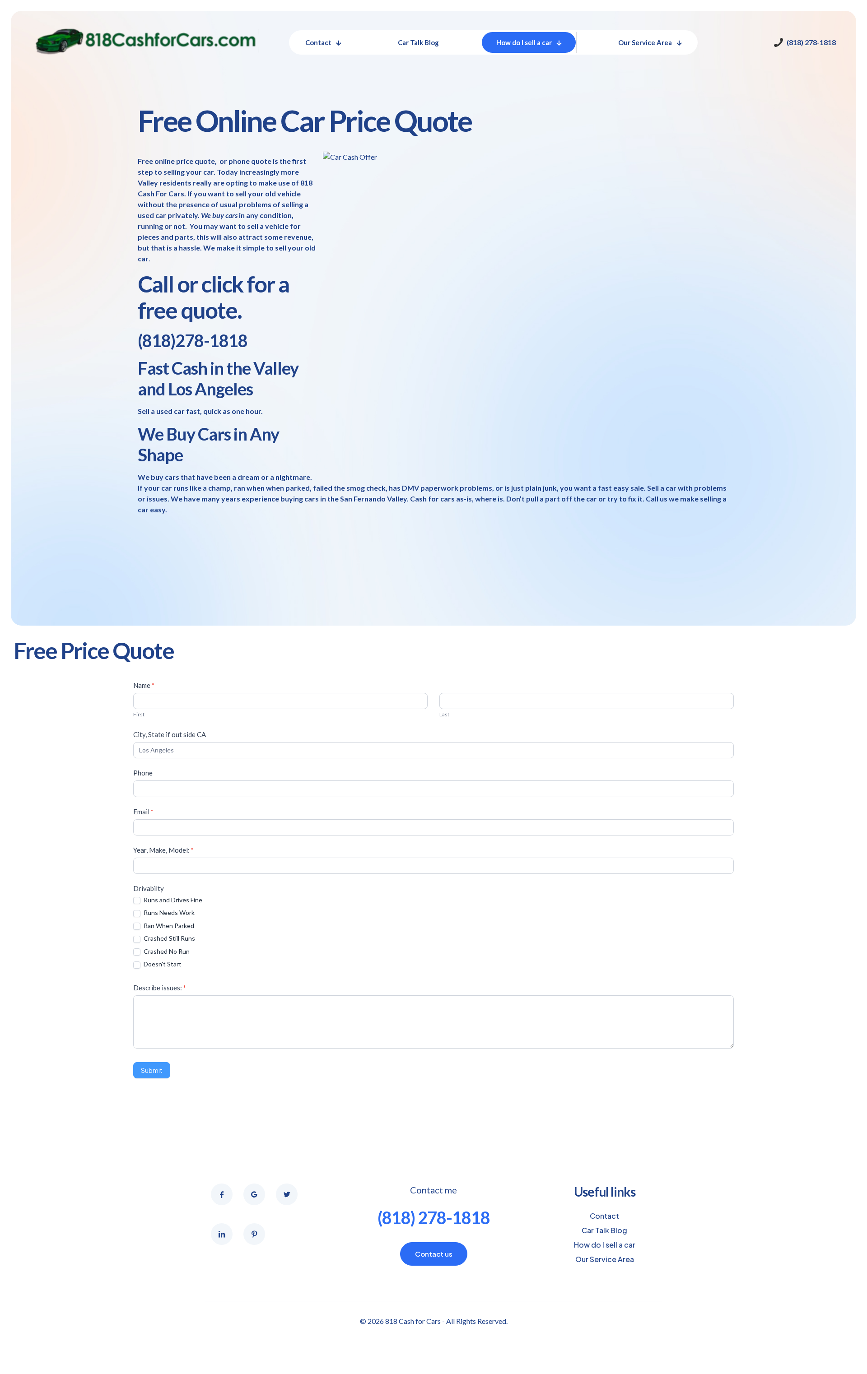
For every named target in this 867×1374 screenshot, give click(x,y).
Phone (143, 773)
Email (143, 812)
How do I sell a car (604, 1244)
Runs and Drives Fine (172, 900)
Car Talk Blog (604, 1230)
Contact (604, 1216)
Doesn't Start (162, 964)
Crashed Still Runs (168, 938)
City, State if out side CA (169, 734)
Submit (152, 1070)
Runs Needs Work (168, 912)
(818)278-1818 (192, 340)
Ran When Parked (168, 925)
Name (143, 685)
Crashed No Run (166, 951)
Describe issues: (159, 988)
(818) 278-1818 (434, 1217)
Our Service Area (604, 1259)
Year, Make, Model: (163, 850)
